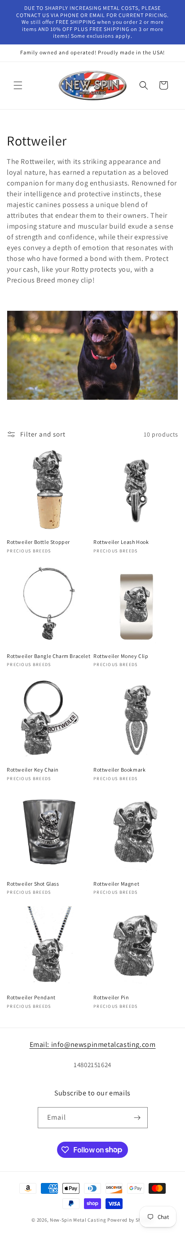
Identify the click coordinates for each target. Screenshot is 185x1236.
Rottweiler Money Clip (121, 656)
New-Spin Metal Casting (78, 1220)
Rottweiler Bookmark (119, 769)
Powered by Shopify (130, 1220)
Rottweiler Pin (111, 997)
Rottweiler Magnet (116, 883)
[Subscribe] (137, 1117)
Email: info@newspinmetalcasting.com (93, 1044)
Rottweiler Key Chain (33, 769)
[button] (18, 85)
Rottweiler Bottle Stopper (38, 542)
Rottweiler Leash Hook (121, 542)
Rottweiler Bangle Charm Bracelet (48, 656)
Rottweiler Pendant (31, 997)
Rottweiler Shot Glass (33, 883)
